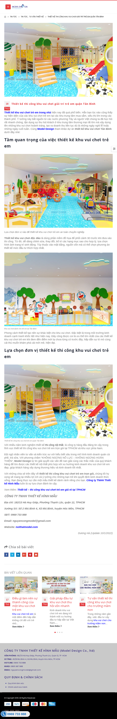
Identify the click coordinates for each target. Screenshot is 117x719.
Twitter (12, 555)
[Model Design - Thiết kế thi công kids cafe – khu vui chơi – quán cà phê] (20, 7)
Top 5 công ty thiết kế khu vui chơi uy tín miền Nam (98, 604)
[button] (55, 632)
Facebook (6, 555)
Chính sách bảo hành (17, 687)
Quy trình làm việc (16, 683)
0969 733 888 (20, 662)
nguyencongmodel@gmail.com (26, 670)
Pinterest (30, 555)
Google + (24, 555)
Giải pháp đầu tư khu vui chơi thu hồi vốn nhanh (23, 602)
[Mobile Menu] (8, 6)
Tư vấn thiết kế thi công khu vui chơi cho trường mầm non (62, 604)
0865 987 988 (17, 666)
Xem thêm (17, 626)
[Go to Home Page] (5, 16)
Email (36, 555)
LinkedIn (18, 555)
